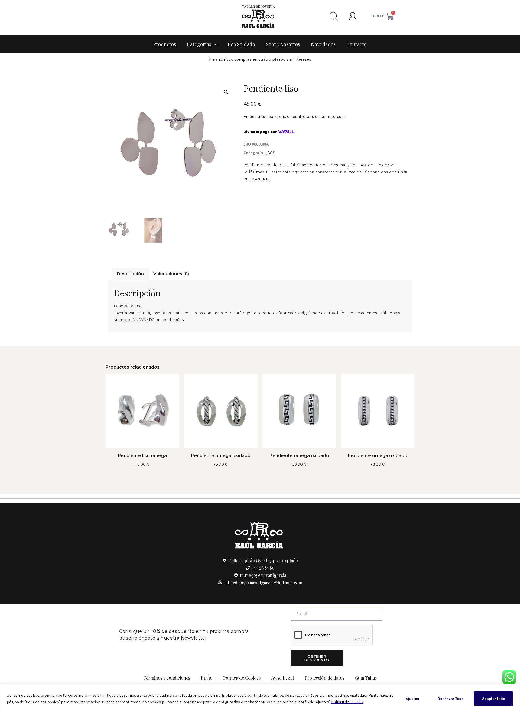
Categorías (199, 44)
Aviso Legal (282, 678)
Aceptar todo (493, 698)
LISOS (269, 152)
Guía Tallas (366, 678)
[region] (260, 697)
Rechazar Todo (451, 698)
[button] (226, 92)
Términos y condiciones (167, 678)
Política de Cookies (347, 701)
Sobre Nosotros (283, 44)
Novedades (323, 44)
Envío (206, 678)
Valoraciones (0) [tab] (171, 273)
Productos (164, 44)
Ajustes (412, 698)
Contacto (356, 44)
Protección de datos (324, 678)
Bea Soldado (241, 44)
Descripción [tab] (130, 273)
